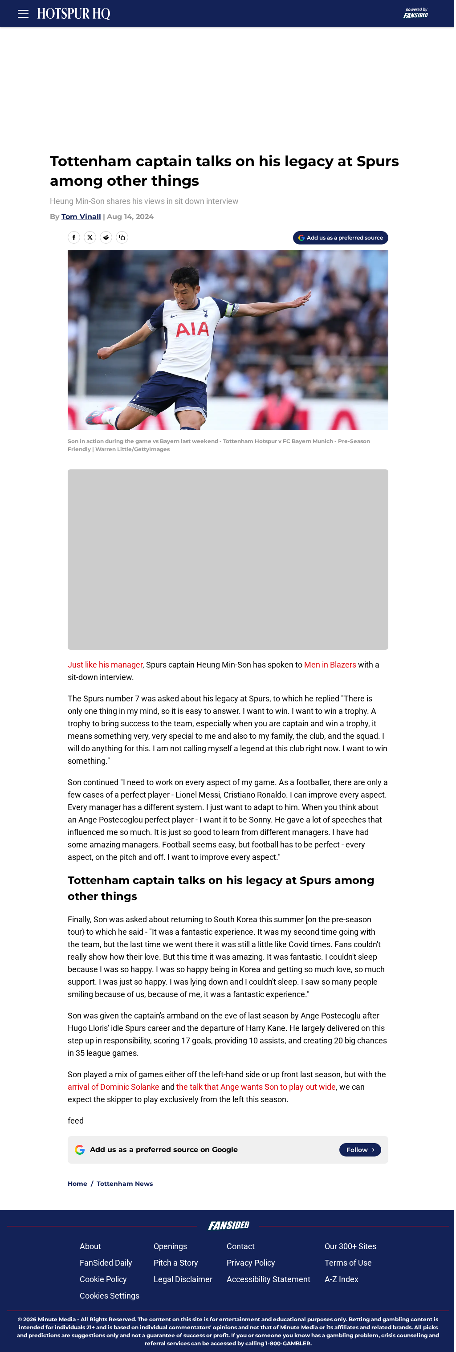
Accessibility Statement (268, 1279)
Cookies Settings (109, 1295)
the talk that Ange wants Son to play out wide (255, 1086)
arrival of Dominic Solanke (114, 1086)
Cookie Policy (103, 1279)
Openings (170, 1246)
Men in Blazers (330, 664)
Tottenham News (125, 1184)
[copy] (122, 237)
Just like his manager (105, 664)
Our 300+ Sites (350, 1246)
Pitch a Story (176, 1262)
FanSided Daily (106, 1262)
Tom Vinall (81, 216)
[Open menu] (23, 13)
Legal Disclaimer (183, 1279)
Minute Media (57, 1319)
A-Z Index (341, 1279)
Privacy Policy (251, 1262)
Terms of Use (348, 1262)
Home (77, 1184)
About (90, 1246)
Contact (241, 1246)
